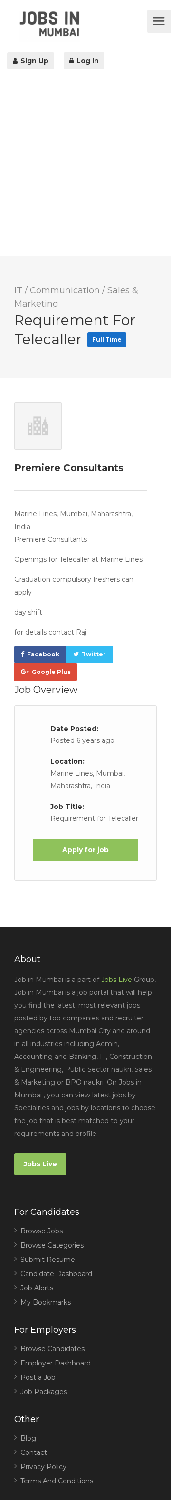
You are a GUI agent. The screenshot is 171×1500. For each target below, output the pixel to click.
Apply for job (85, 850)
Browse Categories (52, 1245)
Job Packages (43, 1391)
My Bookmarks (45, 1302)
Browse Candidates (52, 1349)
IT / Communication (57, 290)
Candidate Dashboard (56, 1273)
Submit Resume (47, 1259)
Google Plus (51, 671)
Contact (33, 1452)
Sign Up (33, 61)
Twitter (94, 654)
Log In (87, 61)
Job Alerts (36, 1288)
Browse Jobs (41, 1231)
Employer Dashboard (55, 1363)
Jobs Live (116, 979)
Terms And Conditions (56, 1481)
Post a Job (38, 1377)
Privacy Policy (43, 1466)
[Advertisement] (85, 170)
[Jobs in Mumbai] (82, 26)
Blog (28, 1438)
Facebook (43, 654)
